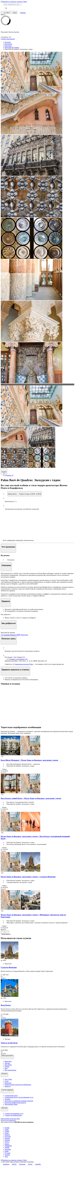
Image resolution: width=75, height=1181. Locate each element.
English (7, 1128)
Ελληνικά (8, 1136)
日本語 (7, 1147)
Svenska (7, 1155)
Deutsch (7, 1135)
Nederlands (8, 1145)
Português (8, 1149)
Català (7, 1129)
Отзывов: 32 (9, 475)
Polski (6, 1151)
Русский (7, 1153)
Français (7, 1140)
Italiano (7, 1144)
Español (7, 1138)
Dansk (7, 1133)
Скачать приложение (8, 39)
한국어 (7, 1142)
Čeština (7, 1131)
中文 (6, 1156)
